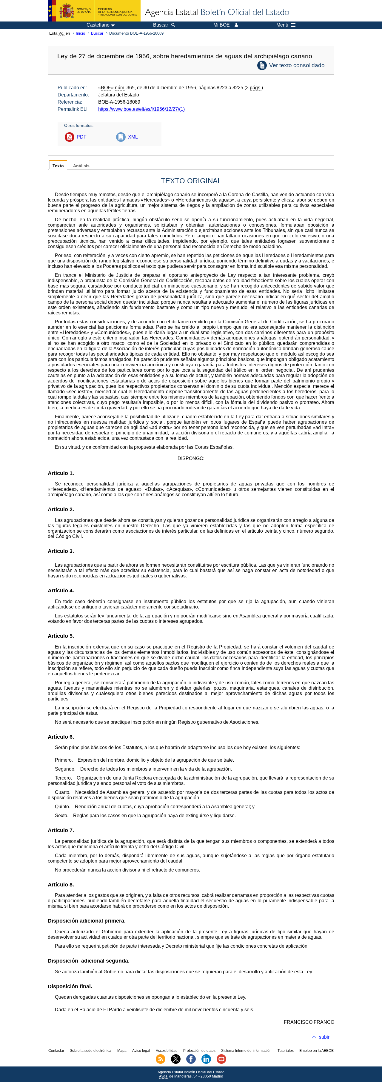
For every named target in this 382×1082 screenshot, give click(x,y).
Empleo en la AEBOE (316, 1051)
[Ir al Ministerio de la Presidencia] (94, 10)
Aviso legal (141, 1051)
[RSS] (160, 1063)
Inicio (80, 33)
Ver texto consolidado (297, 65)
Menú (282, 25)
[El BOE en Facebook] (191, 1063)
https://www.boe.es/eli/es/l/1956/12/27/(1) (141, 109)
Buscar (97, 33)
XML (133, 136)
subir (324, 1037)
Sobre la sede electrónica (90, 1051)
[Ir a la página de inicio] (216, 12)
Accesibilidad (167, 1051)
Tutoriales (286, 1051)
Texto (58, 166)
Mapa (122, 1051)
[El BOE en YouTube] (221, 1063)
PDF (82, 136)
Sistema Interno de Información (246, 1051)
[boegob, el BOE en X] (176, 1063)
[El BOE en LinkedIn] (206, 1063)
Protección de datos (199, 1051)
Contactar (56, 1051)
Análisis (81, 166)
